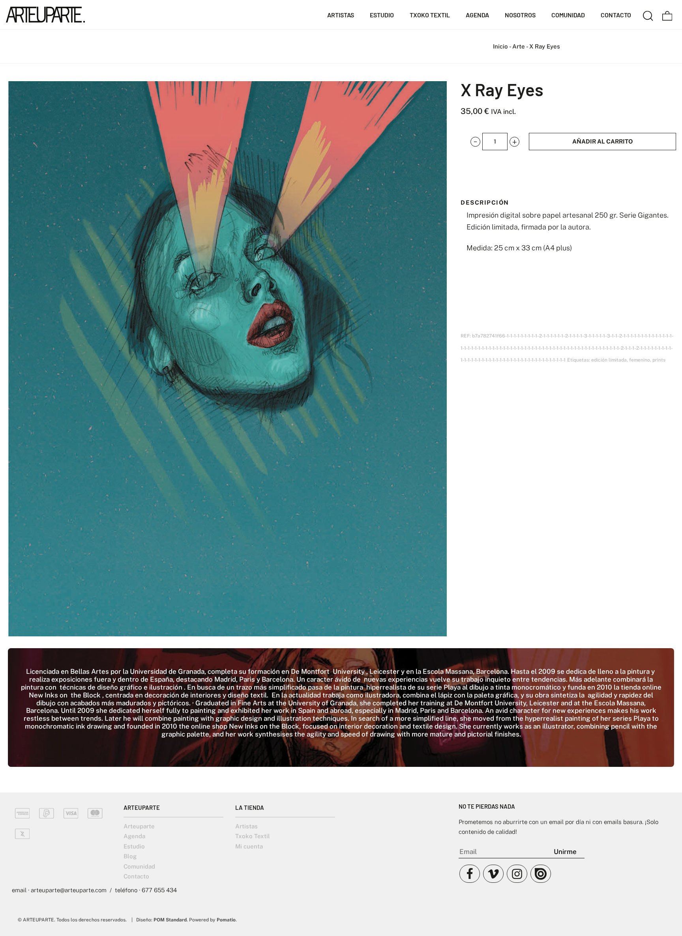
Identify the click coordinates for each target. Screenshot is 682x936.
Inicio (500, 46)
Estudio (134, 846)
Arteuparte (139, 826)
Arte (518, 46)
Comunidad (139, 866)
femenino (639, 360)
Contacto (136, 876)
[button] (475, 142)
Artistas (246, 826)
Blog (130, 856)
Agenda (134, 836)
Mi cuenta (249, 846)
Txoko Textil (252, 836)
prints (658, 360)
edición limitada (609, 360)
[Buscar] (648, 14)
